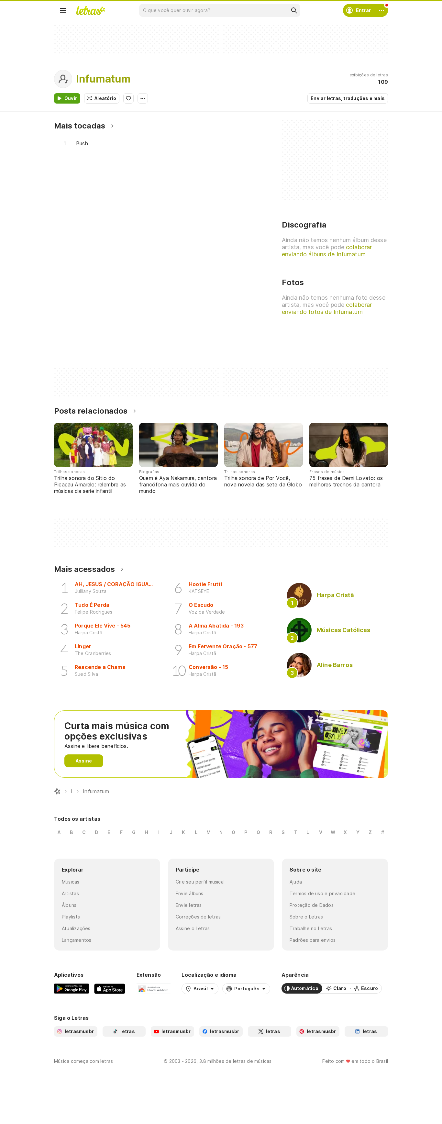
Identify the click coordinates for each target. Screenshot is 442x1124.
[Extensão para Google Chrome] (154, 988)
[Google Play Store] (71, 988)
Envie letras (189, 905)
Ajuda (296, 882)
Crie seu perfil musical (200, 882)
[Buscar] (293, 10)
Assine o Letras (193, 928)
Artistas (70, 893)
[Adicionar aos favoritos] (128, 98)
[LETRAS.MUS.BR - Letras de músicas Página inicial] (90, 10)
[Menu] (63, 10)
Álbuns (69, 905)
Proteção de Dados (312, 905)
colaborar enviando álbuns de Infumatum (327, 251)
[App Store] (109, 988)
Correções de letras (198, 916)
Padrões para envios (313, 940)
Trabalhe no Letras (311, 928)
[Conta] (381, 10)
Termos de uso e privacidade (322, 893)
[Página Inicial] (57, 791)
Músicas (71, 882)
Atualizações (76, 928)
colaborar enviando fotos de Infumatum (327, 308)
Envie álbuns (190, 893)
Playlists (71, 916)
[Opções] (143, 98)
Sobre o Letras (306, 916)
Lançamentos (76, 940)
